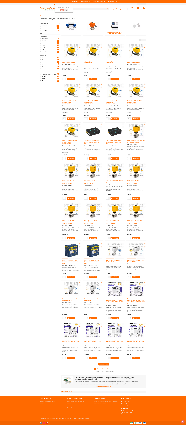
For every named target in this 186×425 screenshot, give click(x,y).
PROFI (43, 49)
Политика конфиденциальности (47, 405)
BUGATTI (44, 43)
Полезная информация (74, 398)
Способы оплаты (44, 409)
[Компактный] (145, 40)
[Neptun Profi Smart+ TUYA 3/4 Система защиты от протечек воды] (93, 250)
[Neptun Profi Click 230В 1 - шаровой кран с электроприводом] (93, 210)
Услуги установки (99, 398)
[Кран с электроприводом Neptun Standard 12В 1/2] (115, 250)
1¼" (42, 64)
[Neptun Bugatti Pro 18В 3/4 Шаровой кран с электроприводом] (93, 91)
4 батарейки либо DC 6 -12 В (49, 74)
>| (112, 368)
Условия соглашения (44, 407)
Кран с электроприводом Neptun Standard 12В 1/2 (114, 261)
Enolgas (43, 45)
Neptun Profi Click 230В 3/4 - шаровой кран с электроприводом (134, 222)
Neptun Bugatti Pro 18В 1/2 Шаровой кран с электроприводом (69, 102)
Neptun (43, 28)
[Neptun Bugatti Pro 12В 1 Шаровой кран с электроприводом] (71, 51)
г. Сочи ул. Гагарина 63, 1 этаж (129, 410)
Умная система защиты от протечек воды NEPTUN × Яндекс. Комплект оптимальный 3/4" (136, 341)
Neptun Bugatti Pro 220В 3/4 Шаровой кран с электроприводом (69, 142)
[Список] (142, 40)
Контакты (45, 4)
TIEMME (44, 52)
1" (42, 62)
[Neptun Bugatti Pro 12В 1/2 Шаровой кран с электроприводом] (93, 51)
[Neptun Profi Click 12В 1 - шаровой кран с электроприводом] (136, 131)
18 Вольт (44, 78)
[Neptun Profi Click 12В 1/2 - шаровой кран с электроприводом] (71, 170)
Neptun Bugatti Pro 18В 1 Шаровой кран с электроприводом (136, 61)
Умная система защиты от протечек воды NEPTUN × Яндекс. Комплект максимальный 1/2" (71, 341)
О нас (41, 4)
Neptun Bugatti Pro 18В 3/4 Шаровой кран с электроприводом (91, 102)
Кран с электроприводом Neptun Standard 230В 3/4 (92, 299)
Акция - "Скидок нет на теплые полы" (75, 401)
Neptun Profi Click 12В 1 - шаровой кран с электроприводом (136, 141)
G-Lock (43, 47)
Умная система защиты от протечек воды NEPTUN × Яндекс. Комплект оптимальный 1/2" (114, 341)
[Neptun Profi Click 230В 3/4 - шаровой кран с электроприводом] (136, 210)
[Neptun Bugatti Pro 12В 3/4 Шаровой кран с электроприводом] (115, 51)
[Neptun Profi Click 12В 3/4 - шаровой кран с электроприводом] (93, 170)
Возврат (50, 4)
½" (42, 57)
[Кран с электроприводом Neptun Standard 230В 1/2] (71, 289)
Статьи (41, 411)
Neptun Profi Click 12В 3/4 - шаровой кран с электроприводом (91, 182)
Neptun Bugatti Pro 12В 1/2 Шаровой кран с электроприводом (91, 62)
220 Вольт (44, 80)
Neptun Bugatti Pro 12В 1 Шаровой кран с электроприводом (71, 61)
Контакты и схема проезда (73, 405)
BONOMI (44, 41)
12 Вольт (44, 76)
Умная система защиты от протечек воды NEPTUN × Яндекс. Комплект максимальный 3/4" (92, 341)
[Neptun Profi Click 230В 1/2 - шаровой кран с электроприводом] (115, 210)
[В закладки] (80, 45)
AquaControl (45, 38)
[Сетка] (140, 40)
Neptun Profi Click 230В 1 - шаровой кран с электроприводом (90, 222)
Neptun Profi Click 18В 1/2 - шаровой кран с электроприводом (134, 182)
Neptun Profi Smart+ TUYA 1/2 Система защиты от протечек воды (70, 262)
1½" (42, 66)
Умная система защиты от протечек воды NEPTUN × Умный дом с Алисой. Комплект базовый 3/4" (136, 301)
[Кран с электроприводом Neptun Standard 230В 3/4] (93, 289)
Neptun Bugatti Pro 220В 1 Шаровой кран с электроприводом (112, 102)
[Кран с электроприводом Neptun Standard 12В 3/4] (136, 250)
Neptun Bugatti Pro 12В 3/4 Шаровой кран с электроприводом (112, 62)
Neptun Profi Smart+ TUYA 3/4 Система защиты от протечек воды (91, 262)
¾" (42, 59)
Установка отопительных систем (47, 401)
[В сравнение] (80, 47)
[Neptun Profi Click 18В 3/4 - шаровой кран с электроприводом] (71, 210)
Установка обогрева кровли (100, 405)
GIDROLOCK (44, 26)
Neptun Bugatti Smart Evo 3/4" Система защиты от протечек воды (113, 142)
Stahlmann (44, 30)
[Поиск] (107, 9)
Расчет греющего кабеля (72, 409)
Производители (70, 407)
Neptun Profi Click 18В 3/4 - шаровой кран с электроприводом (69, 222)
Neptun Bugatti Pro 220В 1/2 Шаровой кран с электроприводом (134, 102)
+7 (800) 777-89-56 (120, 8)
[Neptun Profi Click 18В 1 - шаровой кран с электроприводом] (115, 170)
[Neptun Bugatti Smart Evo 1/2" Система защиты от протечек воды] (93, 131)
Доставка (42, 403)
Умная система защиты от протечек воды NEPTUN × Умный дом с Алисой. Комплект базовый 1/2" (114, 301)
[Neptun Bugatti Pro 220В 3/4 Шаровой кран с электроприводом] (71, 131)
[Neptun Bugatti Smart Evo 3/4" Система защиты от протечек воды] (115, 131)
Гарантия (69, 403)
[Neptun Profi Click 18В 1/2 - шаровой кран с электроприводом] (136, 170)
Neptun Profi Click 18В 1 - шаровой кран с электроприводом (114, 181)
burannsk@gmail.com (120, 10)
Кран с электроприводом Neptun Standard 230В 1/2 (71, 299)
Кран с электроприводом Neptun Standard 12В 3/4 (136, 261)
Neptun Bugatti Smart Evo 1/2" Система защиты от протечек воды (91, 142)
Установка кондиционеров (100, 403)
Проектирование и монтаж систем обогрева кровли (106, 401)
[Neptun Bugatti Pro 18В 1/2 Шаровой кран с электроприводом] (71, 91)
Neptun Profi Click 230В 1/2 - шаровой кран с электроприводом (113, 222)
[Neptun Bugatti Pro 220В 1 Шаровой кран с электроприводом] (115, 91)
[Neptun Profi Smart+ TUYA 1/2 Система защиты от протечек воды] (71, 250)
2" (42, 68)
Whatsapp (124, 403)
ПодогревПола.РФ (45, 398)
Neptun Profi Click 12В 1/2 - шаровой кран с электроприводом (69, 182)
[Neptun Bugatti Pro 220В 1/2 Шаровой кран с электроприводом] (136, 91)
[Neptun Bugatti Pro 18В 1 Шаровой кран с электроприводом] (136, 51)
